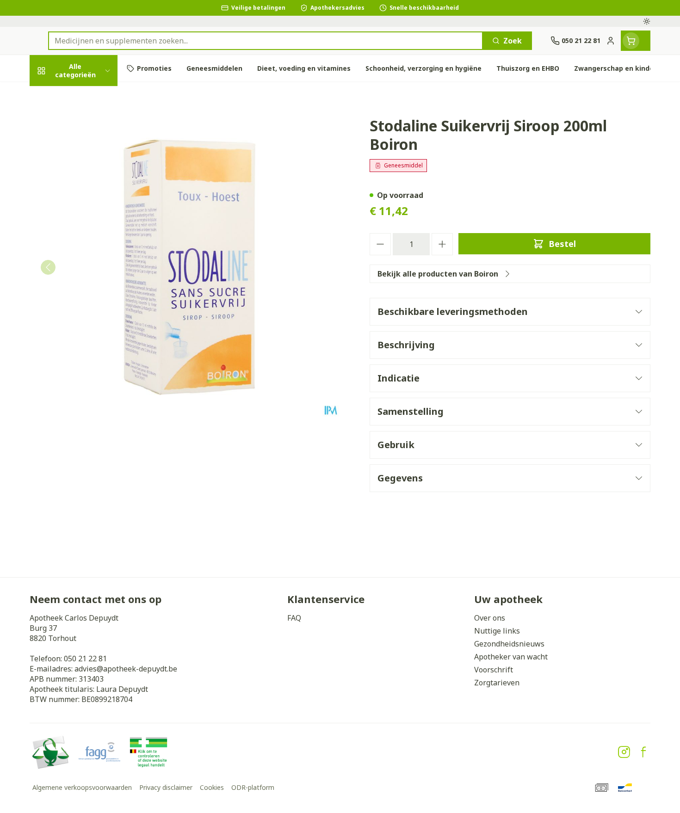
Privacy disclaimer (165, 787)
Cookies (212, 787)
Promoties (56, 95)
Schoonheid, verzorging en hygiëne (89, 128)
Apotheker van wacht (511, 657)
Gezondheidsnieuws (509, 644)
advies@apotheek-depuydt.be (125, 669)
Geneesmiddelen (89, 330)
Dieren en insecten (89, 304)
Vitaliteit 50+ (89, 228)
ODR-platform (252, 787)
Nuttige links (497, 631)
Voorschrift (493, 670)
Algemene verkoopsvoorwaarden (82, 787)
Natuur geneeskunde (89, 254)
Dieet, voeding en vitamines (89, 166)
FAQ (294, 618)
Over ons (489, 618)
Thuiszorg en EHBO (89, 279)
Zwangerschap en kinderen (89, 199)
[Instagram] (624, 752)
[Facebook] (643, 752)
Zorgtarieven (496, 683)
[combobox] (265, 40)
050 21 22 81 (85, 658)
